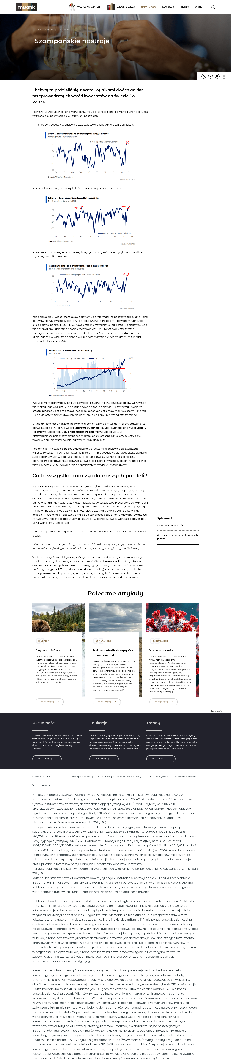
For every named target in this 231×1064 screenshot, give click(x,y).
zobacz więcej (44, 759)
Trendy (184, 7)
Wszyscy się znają (88, 7)
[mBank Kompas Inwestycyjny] (26, 7)
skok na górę (217, 711)
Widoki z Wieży (126, 7)
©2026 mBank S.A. (42, 776)
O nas (198, 7)
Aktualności (148, 7)
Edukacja (168, 7)
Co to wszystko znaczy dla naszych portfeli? (177, 537)
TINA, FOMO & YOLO (114, 565)
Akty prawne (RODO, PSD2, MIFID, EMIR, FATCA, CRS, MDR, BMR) (132, 777)
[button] (213, 7)
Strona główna (44, 30)
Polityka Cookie (81, 777)
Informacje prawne (185, 777)
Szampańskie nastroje (170, 525)
